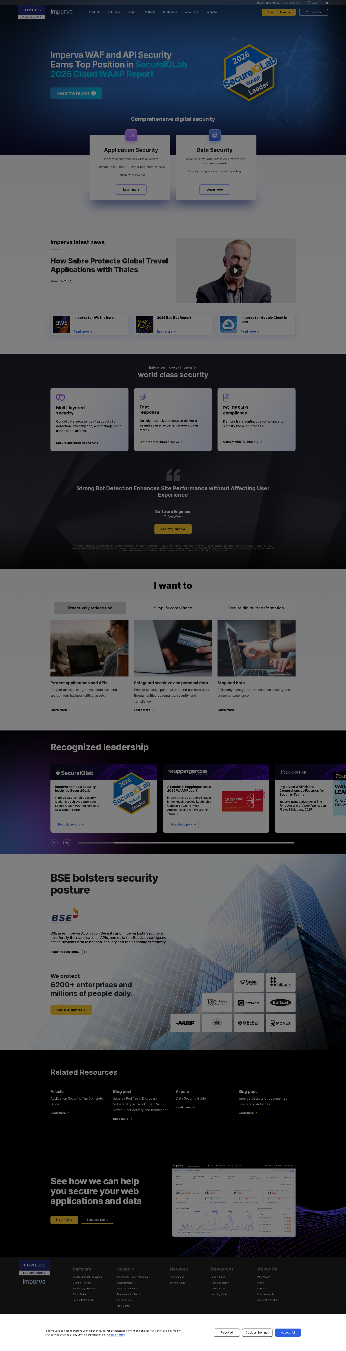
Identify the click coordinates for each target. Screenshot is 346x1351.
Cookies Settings (257, 1332)
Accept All (288, 1332)
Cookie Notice (116, 1334)
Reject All (226, 1332)
